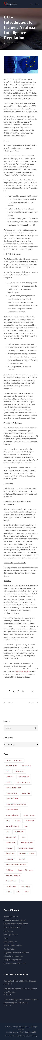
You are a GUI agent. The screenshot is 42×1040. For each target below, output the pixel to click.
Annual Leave (26, 766)
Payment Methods (27, 843)
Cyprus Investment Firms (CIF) (15, 963)
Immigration (30, 821)
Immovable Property (12, 826)
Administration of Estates (14, 760)
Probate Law (10, 859)
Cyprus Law (26, 793)
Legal (7, 831)
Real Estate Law (9, 949)
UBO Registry (25, 886)
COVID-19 (9, 782)
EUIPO (8, 821)
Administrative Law (11, 916)
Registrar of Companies (25, 870)
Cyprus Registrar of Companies (16, 804)
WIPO (27, 892)
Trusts (6, 938)
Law (26, 826)
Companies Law (24, 777)
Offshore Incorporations (13, 927)
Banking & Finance (11, 934)
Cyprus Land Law (11, 793)
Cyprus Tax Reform (12, 810)
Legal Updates (19, 831)
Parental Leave (10, 843)
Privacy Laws (10, 853)
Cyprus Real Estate (12, 799)
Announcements (11, 766)
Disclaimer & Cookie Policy (27, 1036)
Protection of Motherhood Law (16, 864)
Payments (9, 848)
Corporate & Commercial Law (15, 920)
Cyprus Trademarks (12, 815)
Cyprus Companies (23, 782)
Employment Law (29, 815)
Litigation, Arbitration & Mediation (16, 952)
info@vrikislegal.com (23, 671)
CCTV (7, 771)
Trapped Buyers (11, 886)
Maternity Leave (11, 837)
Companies (9, 777)
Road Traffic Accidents (13, 875)
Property (22, 859)
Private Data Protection (26, 853)
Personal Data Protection (26, 848)
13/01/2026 (8, 984)
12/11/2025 (8, 1005)
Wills (18, 892)
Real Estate (9, 870)
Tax (23, 881)
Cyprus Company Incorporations (16, 924)
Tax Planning (8, 931)
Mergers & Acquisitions (12, 960)
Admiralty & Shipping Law (13, 956)
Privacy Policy (10, 1036)
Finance (17, 821)
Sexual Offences (11, 881)
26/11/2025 (8, 995)
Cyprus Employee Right (13, 788)
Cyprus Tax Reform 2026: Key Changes (20, 981)
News (23, 837)
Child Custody (19, 771)
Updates (8, 892)
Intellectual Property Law (13, 945)
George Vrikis (12, 43)
